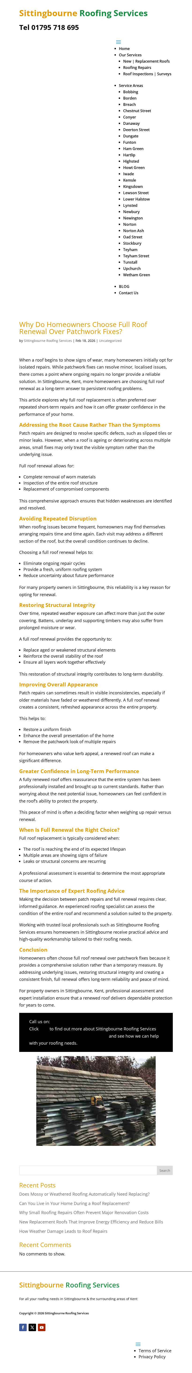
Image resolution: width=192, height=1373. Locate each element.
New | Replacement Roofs (146, 61)
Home (124, 48)
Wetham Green (136, 274)
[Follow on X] (32, 1327)
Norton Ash (133, 230)
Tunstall (130, 262)
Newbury (131, 211)
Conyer (129, 117)
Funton (129, 142)
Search (164, 1170)
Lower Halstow (136, 199)
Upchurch (132, 268)
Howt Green (134, 167)
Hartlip (129, 155)
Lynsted (130, 205)
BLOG (124, 286)
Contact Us (128, 292)
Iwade (128, 173)
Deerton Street (136, 129)
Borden (130, 98)
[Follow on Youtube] (41, 1327)
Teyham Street (136, 255)
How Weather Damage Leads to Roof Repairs (63, 1231)
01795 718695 (64, 1021)
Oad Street (132, 237)
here (44, 1029)
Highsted (131, 161)
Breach (129, 104)
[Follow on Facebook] (23, 1327)
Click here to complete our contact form (68, 1036)
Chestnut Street (137, 110)
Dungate (130, 136)
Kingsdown (133, 186)
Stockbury (132, 243)
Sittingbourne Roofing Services (48, 340)
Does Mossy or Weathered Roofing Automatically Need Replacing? (84, 1194)
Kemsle (129, 180)
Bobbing (130, 91)
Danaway (131, 123)
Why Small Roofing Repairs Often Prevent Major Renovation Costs (84, 1212)
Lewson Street (136, 192)
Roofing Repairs (137, 67)
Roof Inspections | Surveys (147, 73)
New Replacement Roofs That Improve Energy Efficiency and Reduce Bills (91, 1222)
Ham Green (133, 148)
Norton (129, 224)
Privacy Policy (152, 1356)
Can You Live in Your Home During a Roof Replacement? (74, 1203)
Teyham (130, 249)
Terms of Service (155, 1350)
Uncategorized (110, 340)
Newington (133, 218)
